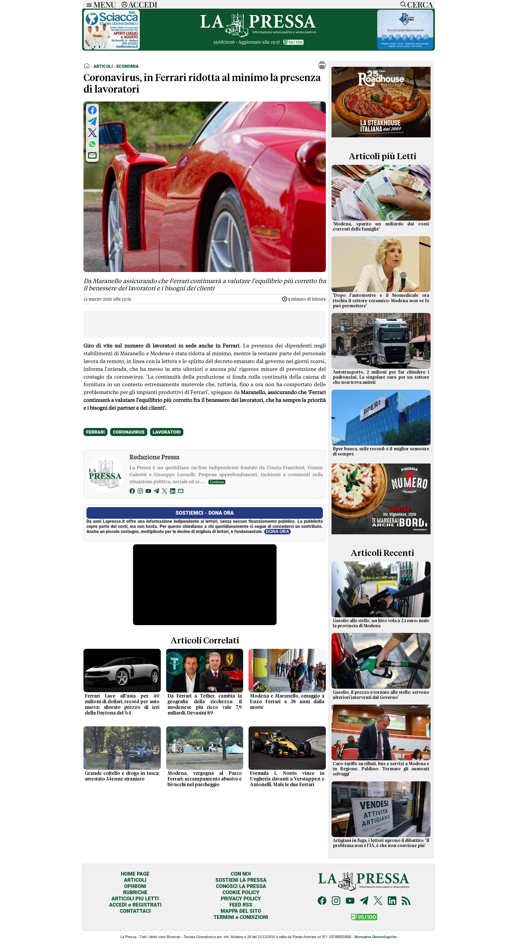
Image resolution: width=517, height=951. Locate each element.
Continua (217, 482)
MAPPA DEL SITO (241, 911)
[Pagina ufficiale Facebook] (322, 901)
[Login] (124, 4)
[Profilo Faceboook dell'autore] (132, 492)
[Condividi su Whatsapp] (92, 144)
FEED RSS (240, 905)
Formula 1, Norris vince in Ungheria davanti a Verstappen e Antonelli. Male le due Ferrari (287, 779)
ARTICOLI (135, 880)
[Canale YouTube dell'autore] (148, 492)
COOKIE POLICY (240, 892)
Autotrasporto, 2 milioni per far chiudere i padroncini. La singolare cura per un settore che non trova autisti (381, 377)
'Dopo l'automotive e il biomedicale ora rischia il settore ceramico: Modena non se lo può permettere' (381, 300)
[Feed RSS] (406, 901)
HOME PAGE (135, 874)
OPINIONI (135, 886)
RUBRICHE (135, 892)
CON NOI (241, 874)
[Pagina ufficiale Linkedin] (392, 901)
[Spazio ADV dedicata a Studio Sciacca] (112, 48)
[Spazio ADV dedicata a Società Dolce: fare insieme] (405, 48)
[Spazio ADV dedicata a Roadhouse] (381, 138)
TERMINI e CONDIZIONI (241, 917)
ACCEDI (142, 4)
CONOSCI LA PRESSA (241, 886)
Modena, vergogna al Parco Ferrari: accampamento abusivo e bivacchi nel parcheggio (204, 779)
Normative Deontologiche (375, 937)
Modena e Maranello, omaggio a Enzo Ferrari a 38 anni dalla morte (287, 702)
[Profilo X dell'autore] (164, 492)
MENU (104, 4)
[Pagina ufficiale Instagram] (336, 901)
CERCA (420, 4)
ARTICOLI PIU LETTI (135, 899)
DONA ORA (277, 531)
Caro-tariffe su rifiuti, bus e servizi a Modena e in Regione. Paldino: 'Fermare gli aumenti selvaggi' (381, 769)
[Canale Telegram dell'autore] (156, 492)
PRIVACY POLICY (241, 899)
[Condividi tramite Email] (92, 155)
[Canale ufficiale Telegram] (364, 901)
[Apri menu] (87, 4)
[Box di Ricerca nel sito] (402, 4)
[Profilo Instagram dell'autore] (140, 492)
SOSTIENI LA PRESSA (241, 880)
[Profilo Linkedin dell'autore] (172, 492)
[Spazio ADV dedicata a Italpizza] (381, 535)
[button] (322, 67)
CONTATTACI (135, 911)
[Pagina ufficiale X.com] (378, 901)
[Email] (180, 492)
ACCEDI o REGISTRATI (135, 905)
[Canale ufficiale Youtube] (350, 901)
